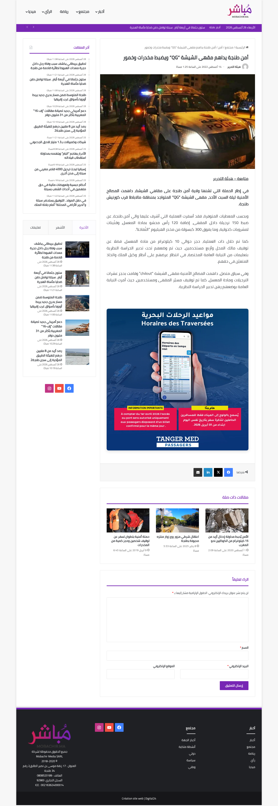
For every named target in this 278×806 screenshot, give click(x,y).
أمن (220, 47)
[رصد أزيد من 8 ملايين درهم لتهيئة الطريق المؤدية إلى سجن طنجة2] (77, 357)
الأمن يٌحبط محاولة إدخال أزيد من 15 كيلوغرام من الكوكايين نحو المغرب (228, 541)
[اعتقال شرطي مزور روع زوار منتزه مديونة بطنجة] (177, 520)
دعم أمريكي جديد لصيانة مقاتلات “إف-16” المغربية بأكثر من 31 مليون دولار (46, 328)
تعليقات (35, 227)
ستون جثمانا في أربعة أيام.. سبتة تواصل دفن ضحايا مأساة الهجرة (48, 277)
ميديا (32, 11)
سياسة (191, 760)
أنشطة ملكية (187, 747)
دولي (192, 753)
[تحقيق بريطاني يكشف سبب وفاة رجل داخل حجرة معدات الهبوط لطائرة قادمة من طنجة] (77, 249)
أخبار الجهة (188, 740)
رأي (253, 760)
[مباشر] (240, 11)
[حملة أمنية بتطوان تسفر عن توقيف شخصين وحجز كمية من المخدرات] (128, 520)
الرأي (49, 11)
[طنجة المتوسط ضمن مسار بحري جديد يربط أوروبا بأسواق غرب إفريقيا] (77, 303)
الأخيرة (83, 227)
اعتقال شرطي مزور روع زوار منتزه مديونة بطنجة (178, 539)
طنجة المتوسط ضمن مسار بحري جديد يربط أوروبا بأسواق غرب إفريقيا (46, 301)
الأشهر (60, 227)
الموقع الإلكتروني (164, 666)
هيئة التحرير (234, 66)
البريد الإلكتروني (237, 666)
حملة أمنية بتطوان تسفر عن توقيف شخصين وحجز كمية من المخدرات (130, 541)
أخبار (101, 11)
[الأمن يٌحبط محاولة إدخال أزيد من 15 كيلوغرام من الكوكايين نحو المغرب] (226, 520)
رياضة (64, 11)
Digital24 (150, 798)
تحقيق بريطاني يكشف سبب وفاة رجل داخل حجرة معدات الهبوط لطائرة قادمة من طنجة (46, 250)
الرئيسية (240, 47)
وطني (191, 767)
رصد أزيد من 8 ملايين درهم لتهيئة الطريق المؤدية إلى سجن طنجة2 (46, 355)
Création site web (132, 798)
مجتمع (84, 11)
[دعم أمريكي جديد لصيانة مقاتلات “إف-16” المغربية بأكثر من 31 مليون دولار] (77, 328)
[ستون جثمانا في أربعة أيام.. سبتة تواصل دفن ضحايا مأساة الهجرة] (77, 278)
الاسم (244, 647)
